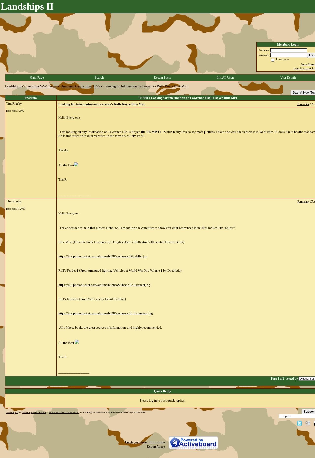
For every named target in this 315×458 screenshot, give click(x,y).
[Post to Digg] (308, 423)
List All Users (225, 77)
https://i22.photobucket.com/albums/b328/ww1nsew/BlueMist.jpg (102, 256)
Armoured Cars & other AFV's (80, 86)
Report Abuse (156, 446)
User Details (288, 77)
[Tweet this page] (299, 423)
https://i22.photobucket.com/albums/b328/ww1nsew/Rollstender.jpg (104, 285)
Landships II (13, 86)
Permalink (303, 104)
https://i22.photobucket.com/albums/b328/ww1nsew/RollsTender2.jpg (105, 313)
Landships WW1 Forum (41, 86)
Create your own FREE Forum (145, 442)
